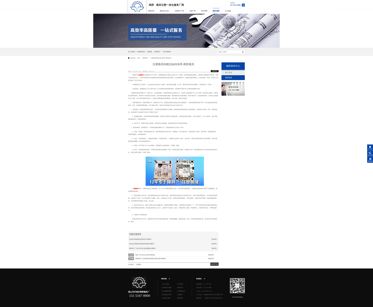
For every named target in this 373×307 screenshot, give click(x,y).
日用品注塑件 (166, 298)
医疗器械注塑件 (167, 291)
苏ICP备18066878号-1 (216, 298)
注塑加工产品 (179, 11)
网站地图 (180, 298)
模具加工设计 (164, 11)
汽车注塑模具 (167, 51)
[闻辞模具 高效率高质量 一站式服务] (186, 47)
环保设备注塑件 (167, 294)
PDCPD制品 (165, 284)
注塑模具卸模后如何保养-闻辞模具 (160, 58)
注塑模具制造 (141, 51)
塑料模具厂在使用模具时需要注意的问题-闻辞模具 (150, 258)
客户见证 (228, 73)
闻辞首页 (151, 11)
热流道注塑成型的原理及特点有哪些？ (140, 239)
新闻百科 (145, 58)
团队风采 (180, 287)
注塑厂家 (192, 11)
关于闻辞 (228, 11)
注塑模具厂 (157, 51)
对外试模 (204, 11)
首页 (138, 58)
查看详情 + (211, 255)
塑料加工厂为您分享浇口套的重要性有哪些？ (142, 248)
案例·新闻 (216, 11)
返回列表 (214, 71)
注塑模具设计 (181, 291)
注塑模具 (149, 51)
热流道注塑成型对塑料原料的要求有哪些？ (142, 244)
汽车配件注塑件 (167, 287)
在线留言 (180, 294)
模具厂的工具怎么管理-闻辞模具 (145, 255)
